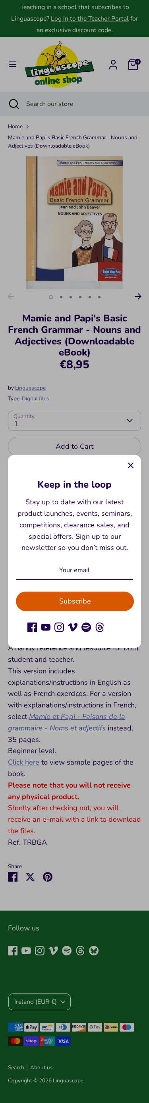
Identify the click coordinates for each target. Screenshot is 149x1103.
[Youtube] (45, 627)
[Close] (130, 465)
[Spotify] (86, 627)
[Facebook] (32, 627)
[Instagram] (59, 627)
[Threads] (99, 627)
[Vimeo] (72, 627)
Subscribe (75, 601)
